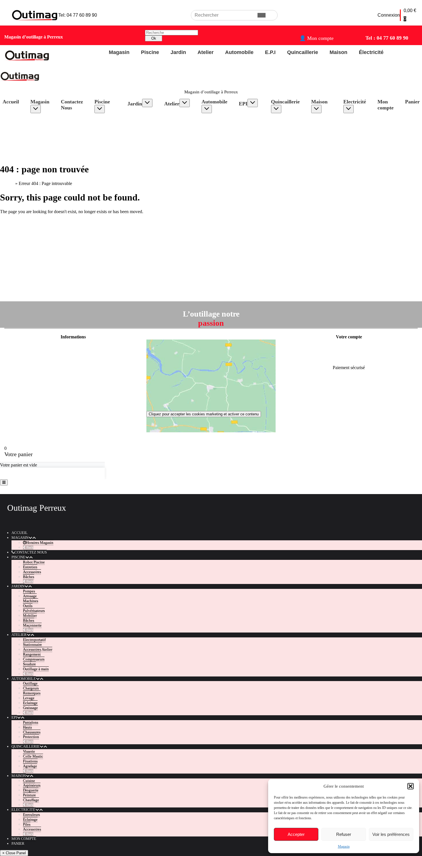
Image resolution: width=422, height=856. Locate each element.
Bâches (106, 140)
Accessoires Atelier (180, 127)
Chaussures (255, 124)
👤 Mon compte (316, 38)
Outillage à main (36, 669)
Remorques (217, 130)
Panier (17, 843)
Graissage (216, 145)
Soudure (177, 144)
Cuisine (324, 119)
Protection (254, 129)
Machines (142, 124)
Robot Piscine (106, 122)
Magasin (344, 847)
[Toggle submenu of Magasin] (35, 109)
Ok (153, 38)
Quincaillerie (285, 102)
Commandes (349, 357)
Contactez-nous (73, 377)
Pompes (140, 113)
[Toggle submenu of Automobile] (207, 109)
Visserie (284, 119)
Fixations (285, 130)
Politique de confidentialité (73, 357)
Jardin (134, 104)
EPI (243, 104)
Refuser (343, 834)
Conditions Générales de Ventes (73, 367)
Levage (214, 135)
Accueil (7, 183)
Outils (138, 129)
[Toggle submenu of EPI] (252, 103)
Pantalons (253, 113)
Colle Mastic (288, 125)
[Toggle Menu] (4, 482)
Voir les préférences (391, 834)
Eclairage (215, 140)
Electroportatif (183, 113)
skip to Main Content (19, 2)
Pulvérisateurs (145, 134)
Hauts (250, 119)
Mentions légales (73, 348)
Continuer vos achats (27, 473)
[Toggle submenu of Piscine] (99, 109)
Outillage (215, 119)
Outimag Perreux (36, 507)
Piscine (102, 102)
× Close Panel (14, 853)
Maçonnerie (144, 150)
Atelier (171, 104)
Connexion (389, 15)
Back (29, 547)
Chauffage (326, 140)
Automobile (214, 102)
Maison (319, 102)
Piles (353, 130)
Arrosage (141, 119)
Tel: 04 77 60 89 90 (77, 15)
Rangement (180, 134)
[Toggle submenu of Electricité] (348, 109)
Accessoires (111, 135)
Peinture (324, 135)
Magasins (73, 387)
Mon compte (386, 105)
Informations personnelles (349, 348)
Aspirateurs (327, 125)
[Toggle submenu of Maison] (316, 109)
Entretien (108, 130)
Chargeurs (216, 125)
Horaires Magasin (44, 122)
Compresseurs (182, 139)
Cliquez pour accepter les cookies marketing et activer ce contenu (204, 414)
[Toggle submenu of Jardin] (147, 103)
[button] (410, 786)
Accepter (296, 834)
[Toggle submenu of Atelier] (184, 103)
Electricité (354, 102)
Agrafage (285, 135)
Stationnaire (180, 119)
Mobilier (141, 139)
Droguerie (326, 130)
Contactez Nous (72, 105)
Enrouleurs (359, 119)
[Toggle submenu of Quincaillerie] (276, 109)
